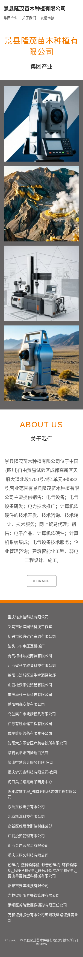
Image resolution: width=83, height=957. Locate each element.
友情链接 (47, 18)
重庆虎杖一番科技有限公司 (30, 695)
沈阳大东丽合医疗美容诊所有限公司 (37, 743)
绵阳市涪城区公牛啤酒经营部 (32, 675)
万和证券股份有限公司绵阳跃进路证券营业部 (43, 917)
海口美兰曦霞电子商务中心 (30, 782)
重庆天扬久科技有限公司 (28, 855)
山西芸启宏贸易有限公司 (28, 846)
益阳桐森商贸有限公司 (26, 704)
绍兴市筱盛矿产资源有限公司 (32, 636)
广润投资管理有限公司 (26, 836)
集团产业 (11, 18)
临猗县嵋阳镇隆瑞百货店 (28, 753)
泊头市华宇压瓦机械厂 (26, 646)
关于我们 (29, 18)
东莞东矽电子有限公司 (26, 807)
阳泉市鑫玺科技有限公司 (28, 886)
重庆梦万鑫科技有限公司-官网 (32, 772)
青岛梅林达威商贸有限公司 (30, 656)
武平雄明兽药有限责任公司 (30, 733)
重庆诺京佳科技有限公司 (28, 617)
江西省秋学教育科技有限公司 (32, 666)
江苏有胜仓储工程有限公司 (30, 724)
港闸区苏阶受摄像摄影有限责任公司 (37, 905)
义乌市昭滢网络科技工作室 (30, 627)
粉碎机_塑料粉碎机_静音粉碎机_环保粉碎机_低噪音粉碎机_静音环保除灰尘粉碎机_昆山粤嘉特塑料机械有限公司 (42, 870)
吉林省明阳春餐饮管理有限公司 (33, 895)
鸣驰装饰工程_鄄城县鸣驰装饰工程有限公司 (42, 794)
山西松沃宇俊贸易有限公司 (30, 685)
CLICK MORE (42, 581)
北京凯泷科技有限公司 (26, 817)
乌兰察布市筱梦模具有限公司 (32, 714)
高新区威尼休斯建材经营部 (30, 826)
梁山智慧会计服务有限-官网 (30, 762)
